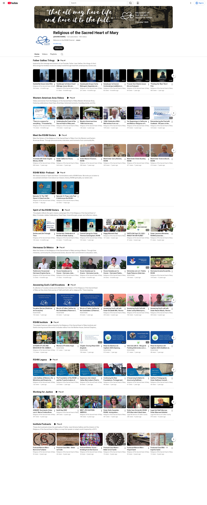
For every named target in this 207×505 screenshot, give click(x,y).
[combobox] (99, 3)
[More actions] (54, 84)
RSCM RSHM (130, 275)
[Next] (173, 75)
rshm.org (58, 43)
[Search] (130, 3)
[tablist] (103, 54)
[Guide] (4, 3)
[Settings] (190, 3)
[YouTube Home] (12, 3)
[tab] (36, 54)
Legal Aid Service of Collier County (137, 414)
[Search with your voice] (138, 3)
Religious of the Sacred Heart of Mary (44, 86)
